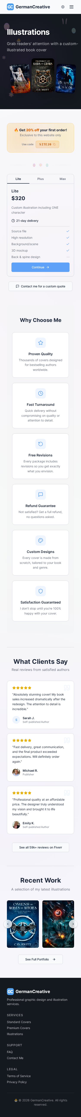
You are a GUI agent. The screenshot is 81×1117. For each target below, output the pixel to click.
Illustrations (15, 1034)
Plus (40, 179)
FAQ (10, 1052)
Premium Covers (18, 1028)
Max (63, 179)
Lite (18, 179)
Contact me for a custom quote (43, 286)
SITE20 (45, 144)
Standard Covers (19, 1022)
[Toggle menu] (71, 6)
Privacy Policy (17, 1082)
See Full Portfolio (37, 959)
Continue (38, 267)
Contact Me (15, 1058)
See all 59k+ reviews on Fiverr (40, 847)
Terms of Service (19, 1076)
